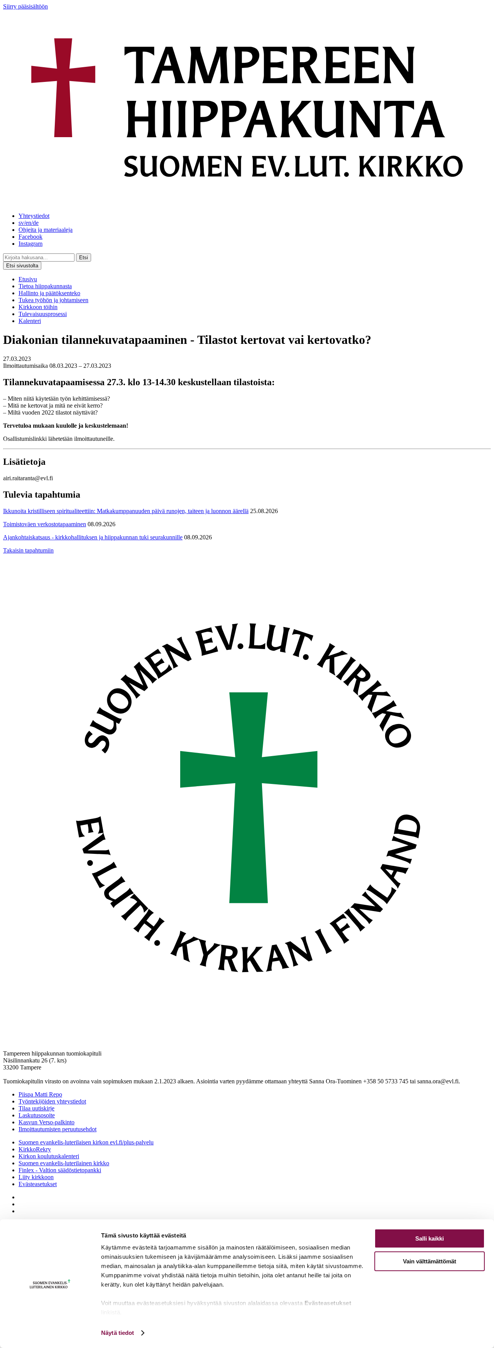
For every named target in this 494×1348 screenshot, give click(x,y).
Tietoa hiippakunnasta (45, 286)
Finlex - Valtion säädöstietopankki (60, 1170)
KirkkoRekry (35, 1149)
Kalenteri (30, 321)
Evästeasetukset (38, 1184)
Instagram (30, 243)
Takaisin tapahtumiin (28, 550)
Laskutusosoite (37, 1115)
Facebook (30, 236)
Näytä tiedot (117, 1332)
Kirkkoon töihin (38, 307)
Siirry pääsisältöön (25, 6)
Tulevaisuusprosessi (43, 314)
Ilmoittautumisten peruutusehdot (57, 1129)
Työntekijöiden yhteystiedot (52, 1101)
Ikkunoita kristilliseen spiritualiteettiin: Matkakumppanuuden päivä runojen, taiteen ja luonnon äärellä (126, 511)
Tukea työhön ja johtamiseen (53, 300)
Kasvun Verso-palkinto (46, 1122)
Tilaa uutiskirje (36, 1108)
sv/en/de (29, 222)
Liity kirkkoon (36, 1177)
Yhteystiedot (34, 215)
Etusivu (28, 279)
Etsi (83, 257)
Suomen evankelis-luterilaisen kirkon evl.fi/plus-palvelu (86, 1142)
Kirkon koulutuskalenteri (49, 1156)
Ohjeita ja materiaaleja (46, 229)
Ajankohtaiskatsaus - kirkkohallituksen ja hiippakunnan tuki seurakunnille (93, 537)
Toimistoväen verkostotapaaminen (44, 524)
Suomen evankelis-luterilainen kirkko (64, 1163)
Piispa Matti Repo (40, 1094)
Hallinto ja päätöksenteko (49, 293)
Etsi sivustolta (22, 266)
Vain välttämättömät (429, 1261)
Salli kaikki (429, 1238)
